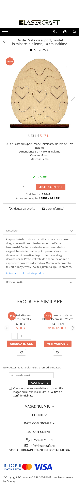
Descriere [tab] (11, 230)
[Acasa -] (39, 22)
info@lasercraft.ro (42, 446)
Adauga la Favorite (23, 208)
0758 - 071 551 (42, 440)
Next (72, 97)
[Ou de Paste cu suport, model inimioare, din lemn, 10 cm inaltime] (39, 93)
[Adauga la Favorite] (21, 352)
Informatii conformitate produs (25, 273)
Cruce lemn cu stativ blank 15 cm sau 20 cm (57, 317)
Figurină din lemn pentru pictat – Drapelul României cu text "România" (21, 317)
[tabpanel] (39, 93)
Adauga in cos (50, 187)
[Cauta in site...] (74, 32)
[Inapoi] (3, 41)
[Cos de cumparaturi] (65, 32)
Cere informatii (54, 208)
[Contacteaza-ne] (54, 32)
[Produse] (5, 33)
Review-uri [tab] (14, 282)
